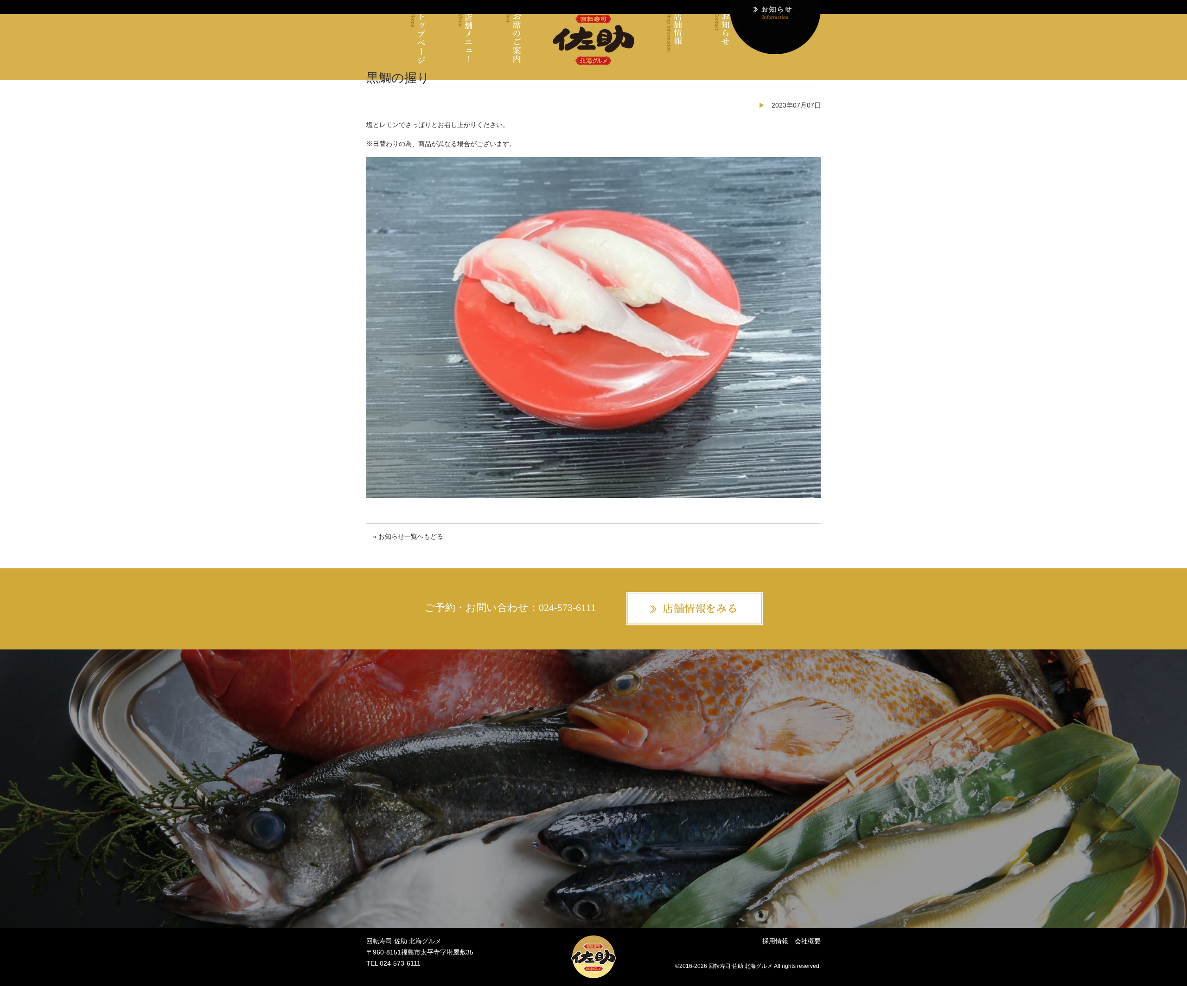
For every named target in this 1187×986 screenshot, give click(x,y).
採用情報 (775, 941)
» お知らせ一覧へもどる (408, 536)
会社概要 (808, 941)
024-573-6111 (567, 608)
